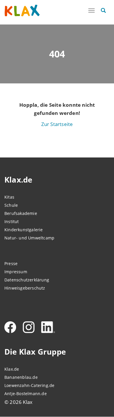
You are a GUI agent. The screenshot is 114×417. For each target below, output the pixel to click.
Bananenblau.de (21, 377)
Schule (11, 205)
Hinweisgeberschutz (24, 288)
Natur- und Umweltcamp (29, 238)
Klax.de (11, 369)
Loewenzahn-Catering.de (29, 385)
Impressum (15, 271)
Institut (11, 221)
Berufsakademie (20, 213)
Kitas (9, 197)
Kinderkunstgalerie (23, 229)
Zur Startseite (57, 124)
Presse (11, 263)
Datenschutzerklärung (26, 280)
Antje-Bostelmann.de (25, 393)
